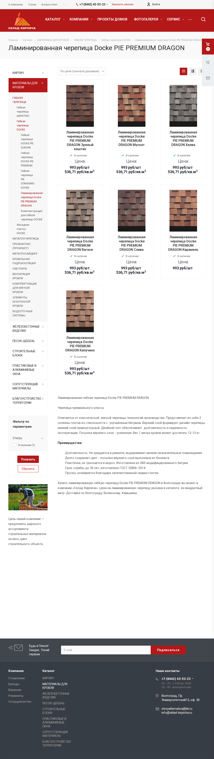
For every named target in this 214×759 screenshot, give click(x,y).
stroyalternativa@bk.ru (177, 709)
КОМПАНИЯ (79, 19)
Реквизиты (15, 695)
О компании (16, 678)
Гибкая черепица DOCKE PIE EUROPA (27, 141)
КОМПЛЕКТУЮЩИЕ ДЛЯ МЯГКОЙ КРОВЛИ (25, 288)
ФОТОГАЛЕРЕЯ (146, 19)
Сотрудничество (19, 701)
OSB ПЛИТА (20, 268)
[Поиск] (201, 19)
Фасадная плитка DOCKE (23, 229)
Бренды (13, 684)
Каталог (48, 671)
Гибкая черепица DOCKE (23, 125)
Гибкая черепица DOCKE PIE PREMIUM (27, 159)
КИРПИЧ (18, 73)
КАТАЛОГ (53, 19)
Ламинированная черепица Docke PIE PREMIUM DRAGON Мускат (131, 138)
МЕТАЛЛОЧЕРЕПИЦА (26, 238)
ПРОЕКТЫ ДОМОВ (112, 19)
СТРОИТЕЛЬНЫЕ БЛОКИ (24, 353)
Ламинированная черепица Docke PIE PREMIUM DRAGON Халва (183, 138)
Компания (16, 671)
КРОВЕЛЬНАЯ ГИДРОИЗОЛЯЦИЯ (24, 261)
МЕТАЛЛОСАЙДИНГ (25, 253)
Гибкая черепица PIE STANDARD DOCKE (27, 179)
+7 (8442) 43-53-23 (176, 679)
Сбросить (28, 468)
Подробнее (80, 181)
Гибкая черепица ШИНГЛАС (23, 111)
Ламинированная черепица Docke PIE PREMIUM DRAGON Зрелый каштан (80, 140)
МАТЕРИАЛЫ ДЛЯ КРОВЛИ (25, 85)
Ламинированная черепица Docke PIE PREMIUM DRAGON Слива (131, 243)
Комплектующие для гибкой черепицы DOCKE (31, 215)
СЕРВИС (174, 19)
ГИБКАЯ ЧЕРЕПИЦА (19, 100)
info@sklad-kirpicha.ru (177, 713)
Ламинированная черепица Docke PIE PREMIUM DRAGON (32, 199)
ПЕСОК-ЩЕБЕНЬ (24, 341)
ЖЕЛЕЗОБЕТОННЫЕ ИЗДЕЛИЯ (26, 328)
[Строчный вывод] (192, 71)
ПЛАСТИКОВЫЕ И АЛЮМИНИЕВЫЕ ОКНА (24, 370)
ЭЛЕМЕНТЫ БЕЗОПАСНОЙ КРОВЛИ (21, 301)
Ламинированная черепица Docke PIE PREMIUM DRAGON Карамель (183, 243)
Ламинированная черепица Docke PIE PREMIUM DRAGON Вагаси (80, 243)
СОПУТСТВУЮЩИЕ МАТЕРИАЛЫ (25, 386)
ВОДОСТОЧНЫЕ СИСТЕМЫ (23, 313)
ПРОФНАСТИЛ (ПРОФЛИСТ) (22, 246)
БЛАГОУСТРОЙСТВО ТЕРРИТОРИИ (27, 400)
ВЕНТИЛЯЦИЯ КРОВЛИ (21, 276)
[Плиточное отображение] (183, 71)
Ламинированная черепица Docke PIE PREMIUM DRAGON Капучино (80, 344)
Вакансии (14, 690)
